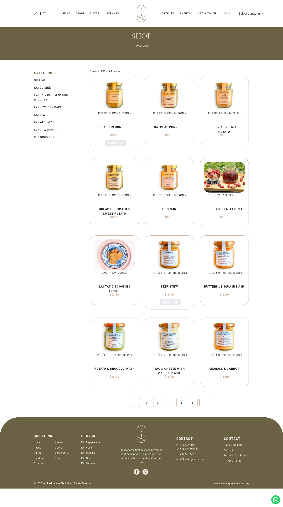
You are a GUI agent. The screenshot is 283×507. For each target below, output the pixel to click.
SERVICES (113, 13)
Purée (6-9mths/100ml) (114, 113)
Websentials (238, 483)
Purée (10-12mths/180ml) (169, 272)
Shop (226, 13)
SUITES (94, 13)
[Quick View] (104, 142)
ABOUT (80, 13)
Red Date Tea (224, 195)
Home (66, 13)
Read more (115, 142)
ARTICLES (168, 13)
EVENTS (185, 13)
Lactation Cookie (114, 272)
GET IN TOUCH (207, 13)
